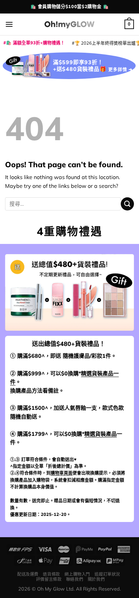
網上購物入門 (77, 574)
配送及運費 (27, 574)
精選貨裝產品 (100, 433)
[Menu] (9, 24)
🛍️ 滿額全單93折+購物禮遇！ (35, 42)
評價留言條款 (49, 579)
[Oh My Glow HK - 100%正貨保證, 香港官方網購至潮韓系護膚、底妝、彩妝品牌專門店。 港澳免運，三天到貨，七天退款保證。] (69, 24)
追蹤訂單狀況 (107, 574)
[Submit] (127, 203)
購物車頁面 (62, 472)
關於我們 (96, 579)
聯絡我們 (74, 579)
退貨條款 (51, 574)
